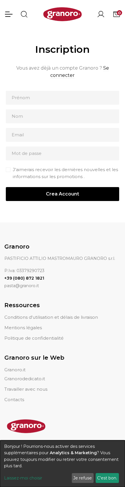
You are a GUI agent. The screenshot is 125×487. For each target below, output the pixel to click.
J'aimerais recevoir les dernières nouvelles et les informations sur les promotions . (65, 173)
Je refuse (82, 478)
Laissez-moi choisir (23, 478)
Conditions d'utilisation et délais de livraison (51, 317)
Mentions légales (23, 327)
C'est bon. (107, 478)
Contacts (14, 399)
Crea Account (62, 194)
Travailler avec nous (25, 389)
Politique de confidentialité (34, 338)
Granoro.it (15, 369)
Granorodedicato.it (24, 378)
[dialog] (62, 463)
